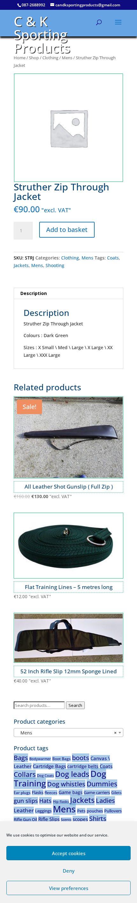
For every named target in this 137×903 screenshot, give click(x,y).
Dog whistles (66, 784)
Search (75, 705)
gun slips (26, 800)
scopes (80, 819)
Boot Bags (61, 758)
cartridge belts (82, 766)
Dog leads (72, 774)
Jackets (21, 265)
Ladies (105, 800)
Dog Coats (45, 775)
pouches (95, 811)
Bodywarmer (40, 759)
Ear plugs (22, 792)
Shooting (55, 265)
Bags (21, 757)
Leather (24, 810)
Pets (81, 811)
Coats (113, 258)
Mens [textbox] (67, 733)
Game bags (71, 792)
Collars (25, 774)
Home (19, 58)
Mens (67, 58)
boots (80, 757)
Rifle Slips (49, 819)
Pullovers (113, 811)
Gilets (116, 792)
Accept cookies (68, 853)
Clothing (50, 58)
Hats (45, 800)
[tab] (68, 293)
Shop (34, 58)
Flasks (37, 792)
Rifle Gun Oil (25, 819)
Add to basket (67, 229)
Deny (69, 871)
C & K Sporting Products (42, 34)
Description (33, 293)
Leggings (43, 811)
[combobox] (68, 732)
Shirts (97, 818)
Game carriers (97, 792)
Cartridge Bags (49, 766)
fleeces (51, 792)
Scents (66, 819)
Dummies (102, 783)
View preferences (68, 888)
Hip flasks (61, 801)
